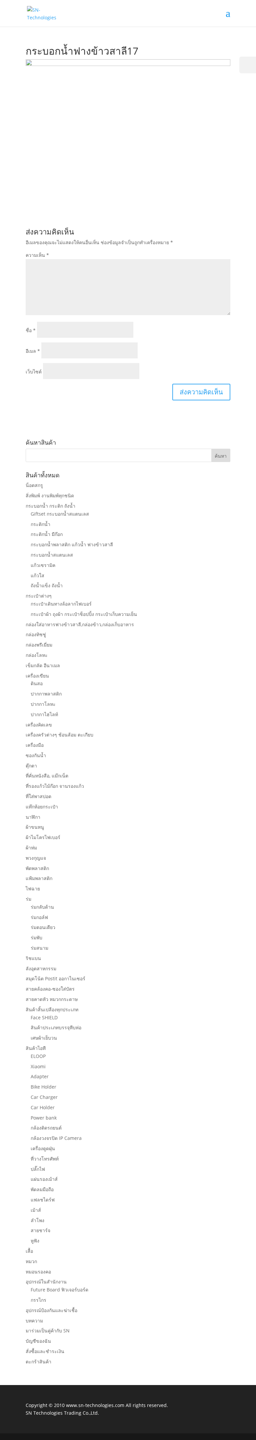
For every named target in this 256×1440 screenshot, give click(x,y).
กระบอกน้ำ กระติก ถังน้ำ (50, 506)
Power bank (44, 1118)
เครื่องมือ (35, 745)
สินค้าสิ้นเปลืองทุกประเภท (52, 1009)
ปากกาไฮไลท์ (44, 714)
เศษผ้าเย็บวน (44, 1038)
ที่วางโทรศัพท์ (45, 1159)
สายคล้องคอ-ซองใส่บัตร (50, 989)
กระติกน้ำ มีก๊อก (47, 534)
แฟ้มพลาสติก (39, 878)
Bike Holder (43, 1087)
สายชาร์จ (40, 1230)
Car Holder (43, 1107)
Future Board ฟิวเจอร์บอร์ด (59, 1289)
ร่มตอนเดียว (43, 927)
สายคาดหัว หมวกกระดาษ (52, 999)
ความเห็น (37, 255)
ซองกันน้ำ (36, 755)
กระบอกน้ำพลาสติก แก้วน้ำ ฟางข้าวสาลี (72, 544)
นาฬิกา (33, 817)
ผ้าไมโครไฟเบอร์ (43, 837)
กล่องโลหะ (37, 655)
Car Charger (44, 1097)
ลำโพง (37, 1220)
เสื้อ (29, 1251)
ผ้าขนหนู (35, 827)
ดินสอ (37, 683)
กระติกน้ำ (40, 524)
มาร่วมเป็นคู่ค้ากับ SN (48, 1330)
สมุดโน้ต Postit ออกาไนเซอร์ (55, 978)
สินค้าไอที (36, 1048)
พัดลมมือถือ (42, 1189)
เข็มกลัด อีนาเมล (43, 665)
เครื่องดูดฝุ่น (43, 1148)
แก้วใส (37, 575)
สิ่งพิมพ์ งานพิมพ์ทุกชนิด (50, 495)
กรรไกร (38, 1300)
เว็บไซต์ (34, 371)
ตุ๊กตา (31, 765)
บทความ (34, 1320)
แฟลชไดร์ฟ (43, 1200)
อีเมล (33, 351)
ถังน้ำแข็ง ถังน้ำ (47, 585)
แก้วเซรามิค (43, 565)
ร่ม (28, 899)
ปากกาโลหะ (43, 704)
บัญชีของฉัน (38, 1341)
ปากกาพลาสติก (46, 694)
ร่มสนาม (39, 948)
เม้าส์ (36, 1210)
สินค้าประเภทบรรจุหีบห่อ (56, 1027)
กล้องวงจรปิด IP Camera (56, 1138)
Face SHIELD (44, 1017)
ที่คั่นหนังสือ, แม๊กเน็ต (47, 775)
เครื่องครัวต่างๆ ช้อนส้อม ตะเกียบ (59, 734)
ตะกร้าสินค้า (38, 1361)
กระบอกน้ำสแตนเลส (52, 555)
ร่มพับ (36, 937)
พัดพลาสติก (37, 868)
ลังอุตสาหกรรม (41, 968)
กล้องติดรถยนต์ (46, 1128)
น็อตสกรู (34, 485)
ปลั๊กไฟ (38, 1169)
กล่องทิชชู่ (36, 634)
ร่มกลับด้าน (42, 907)
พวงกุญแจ (36, 858)
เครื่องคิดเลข (39, 724)
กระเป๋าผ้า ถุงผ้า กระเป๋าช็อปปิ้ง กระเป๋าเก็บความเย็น (84, 614)
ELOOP (38, 1056)
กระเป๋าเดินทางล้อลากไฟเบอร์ (61, 604)
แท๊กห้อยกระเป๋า (42, 806)
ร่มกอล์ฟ (39, 917)
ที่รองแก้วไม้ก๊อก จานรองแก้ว (55, 786)
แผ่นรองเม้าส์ (44, 1179)
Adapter (40, 1076)
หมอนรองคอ (38, 1271)
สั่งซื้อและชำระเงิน (45, 1351)
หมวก (31, 1261)
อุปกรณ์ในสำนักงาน (46, 1281)
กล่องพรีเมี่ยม (39, 645)
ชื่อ (31, 330)
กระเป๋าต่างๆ (39, 596)
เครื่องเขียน (37, 676)
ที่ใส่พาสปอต (38, 796)
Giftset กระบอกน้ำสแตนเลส (60, 514)
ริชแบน (33, 958)
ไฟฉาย (33, 888)
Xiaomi (38, 1066)
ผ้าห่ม (31, 847)
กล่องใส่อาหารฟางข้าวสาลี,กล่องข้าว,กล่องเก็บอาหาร (80, 624)
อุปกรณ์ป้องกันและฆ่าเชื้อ (51, 1310)
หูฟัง (35, 1240)
